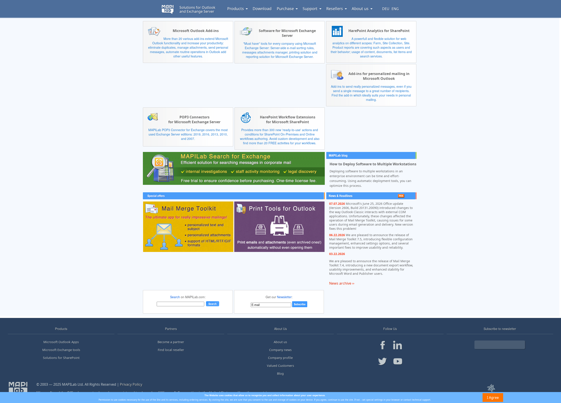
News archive (340, 283)
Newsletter (284, 297)
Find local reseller (171, 350)
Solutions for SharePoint (61, 358)
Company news (280, 350)
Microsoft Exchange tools (61, 350)
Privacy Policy (131, 384)
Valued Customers (280, 366)
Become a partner (171, 342)
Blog (280, 373)
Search (175, 297)
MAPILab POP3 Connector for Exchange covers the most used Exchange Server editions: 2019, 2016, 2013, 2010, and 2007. (188, 134)
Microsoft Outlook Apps (61, 342)
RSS (401, 195)
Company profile (280, 358)
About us (280, 342)
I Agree (493, 397)
